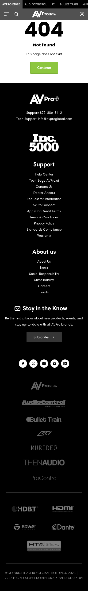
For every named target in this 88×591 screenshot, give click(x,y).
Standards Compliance (44, 230)
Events (44, 292)
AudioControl (36, 4)
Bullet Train (69, 4)
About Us (44, 262)
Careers (44, 286)
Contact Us (44, 187)
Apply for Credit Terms (44, 211)
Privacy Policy (44, 223)
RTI (54, 4)
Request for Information (44, 199)
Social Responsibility (44, 274)
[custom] (23, 363)
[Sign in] (82, 14)
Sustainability (44, 280)
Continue (44, 68)
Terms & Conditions (44, 217)
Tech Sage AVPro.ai (44, 181)
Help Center (44, 174)
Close (16, 14)
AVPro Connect (44, 205)
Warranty (44, 236)
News (44, 268)
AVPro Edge (11, 4)
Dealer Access (44, 193)
